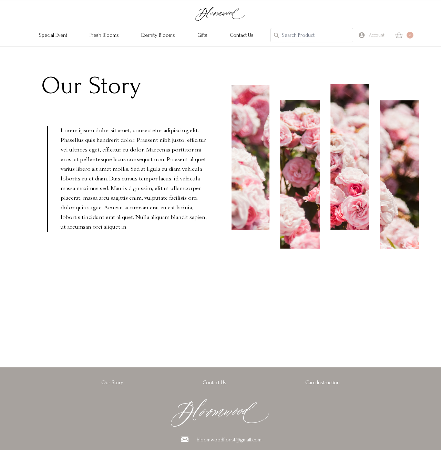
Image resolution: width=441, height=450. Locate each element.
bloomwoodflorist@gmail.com (229, 440)
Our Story (112, 382)
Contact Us (214, 382)
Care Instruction (322, 382)
